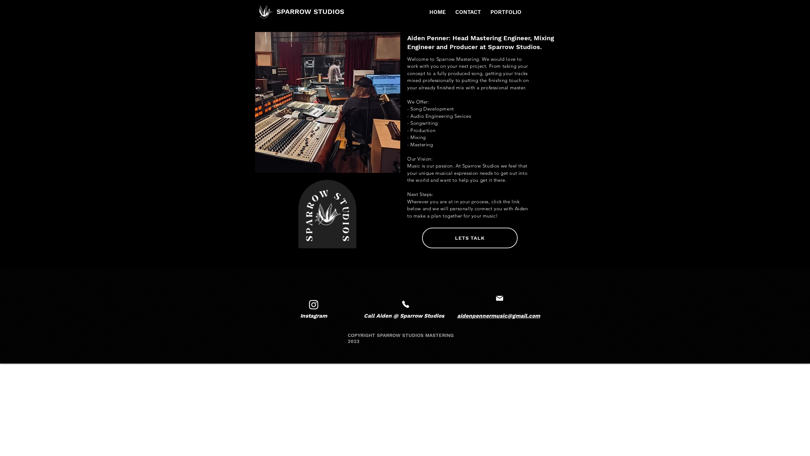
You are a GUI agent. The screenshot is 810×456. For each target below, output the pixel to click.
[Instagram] (314, 304)
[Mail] (405, 304)
